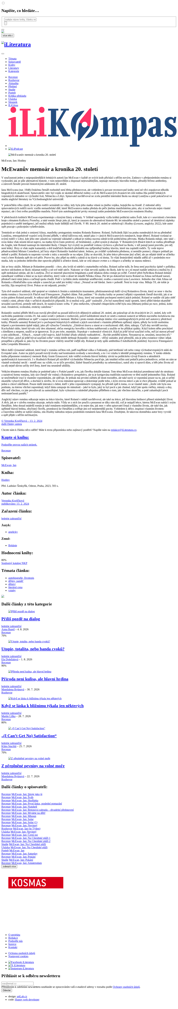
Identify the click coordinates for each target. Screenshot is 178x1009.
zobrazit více (9, 866)
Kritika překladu (17, 95)
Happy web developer (27, 999)
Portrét (12, 92)
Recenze (13, 77)
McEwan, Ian (8, 465)
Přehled (12, 86)
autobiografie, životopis (21, 577)
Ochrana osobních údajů (21, 953)
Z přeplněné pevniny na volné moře (33, 766)
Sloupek (12, 102)
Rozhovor (13, 80)
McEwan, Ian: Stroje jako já (26, 794)
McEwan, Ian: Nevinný (24, 825)
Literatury (13, 68)
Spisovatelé (14, 61)
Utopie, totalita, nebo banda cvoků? (32, 649)
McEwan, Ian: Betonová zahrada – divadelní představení (42, 809)
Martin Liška (8, 716)
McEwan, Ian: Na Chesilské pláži (27, 844)
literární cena (15, 587)
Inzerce (12, 944)
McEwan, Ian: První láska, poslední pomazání (36, 803)
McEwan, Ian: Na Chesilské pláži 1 (30, 837)
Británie (12, 545)
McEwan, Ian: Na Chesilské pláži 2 (30, 841)
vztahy (12, 590)
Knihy (11, 64)
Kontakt (12, 947)
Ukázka (12, 98)
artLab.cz (22, 996)
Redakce (13, 937)
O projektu (14, 934)
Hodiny (5, 479)
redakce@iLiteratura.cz (123, 429)
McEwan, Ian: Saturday (24, 853)
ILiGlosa (13, 105)
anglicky (13, 531)
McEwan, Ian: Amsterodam (26, 863)
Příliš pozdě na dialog (20, 619)
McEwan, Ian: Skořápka (24, 800)
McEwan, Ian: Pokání (23, 856)
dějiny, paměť (15, 581)
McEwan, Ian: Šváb (22, 797)
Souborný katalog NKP (14, 563)
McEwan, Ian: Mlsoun (23, 816)
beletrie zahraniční (11, 518)
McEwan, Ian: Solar (22, 819)
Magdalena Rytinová (12, 689)
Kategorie (13, 71)
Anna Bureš (8, 629)
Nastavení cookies (18, 956)
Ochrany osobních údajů (126, 986)
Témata (12, 58)
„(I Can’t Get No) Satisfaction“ (29, 735)
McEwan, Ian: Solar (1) (24, 822)
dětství (11, 584)
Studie (11, 89)
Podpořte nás (15, 941)
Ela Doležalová (9, 659)
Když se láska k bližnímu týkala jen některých (42, 705)
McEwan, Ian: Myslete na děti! (28, 812)
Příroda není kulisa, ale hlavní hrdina (34, 679)
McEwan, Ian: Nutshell (24, 806)
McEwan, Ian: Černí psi (24, 834)
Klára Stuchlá (8, 746)
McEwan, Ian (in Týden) (26, 828)
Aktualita (13, 83)
